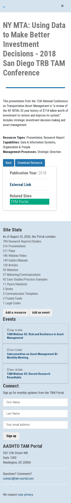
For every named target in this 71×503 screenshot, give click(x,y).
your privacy (25, 494)
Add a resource (16, 312)
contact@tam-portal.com (18, 478)
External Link (20, 184)
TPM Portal (19, 201)
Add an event (41, 312)
